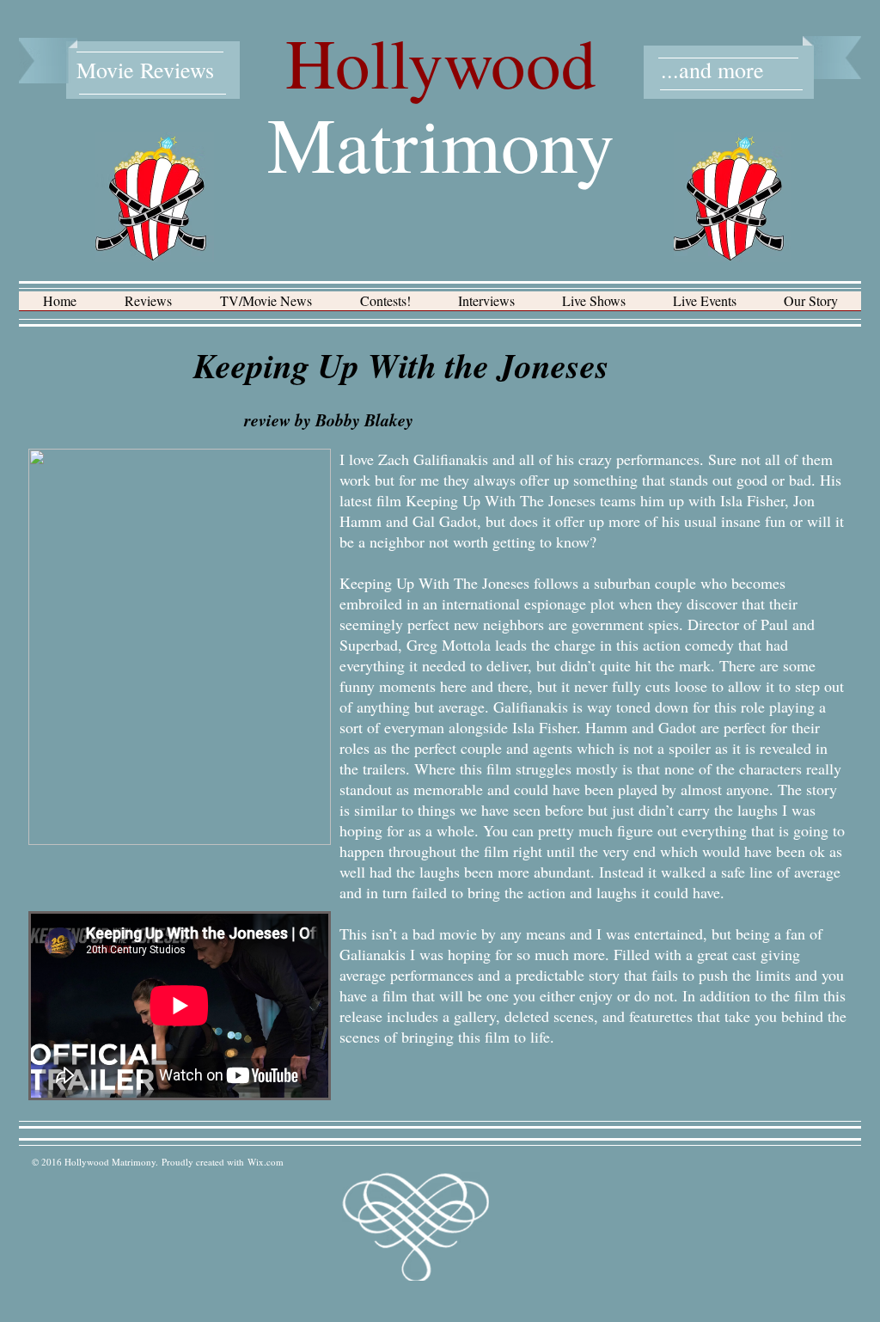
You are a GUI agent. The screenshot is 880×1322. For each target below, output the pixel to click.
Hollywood (440, 61)
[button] (148, 306)
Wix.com (266, 1161)
